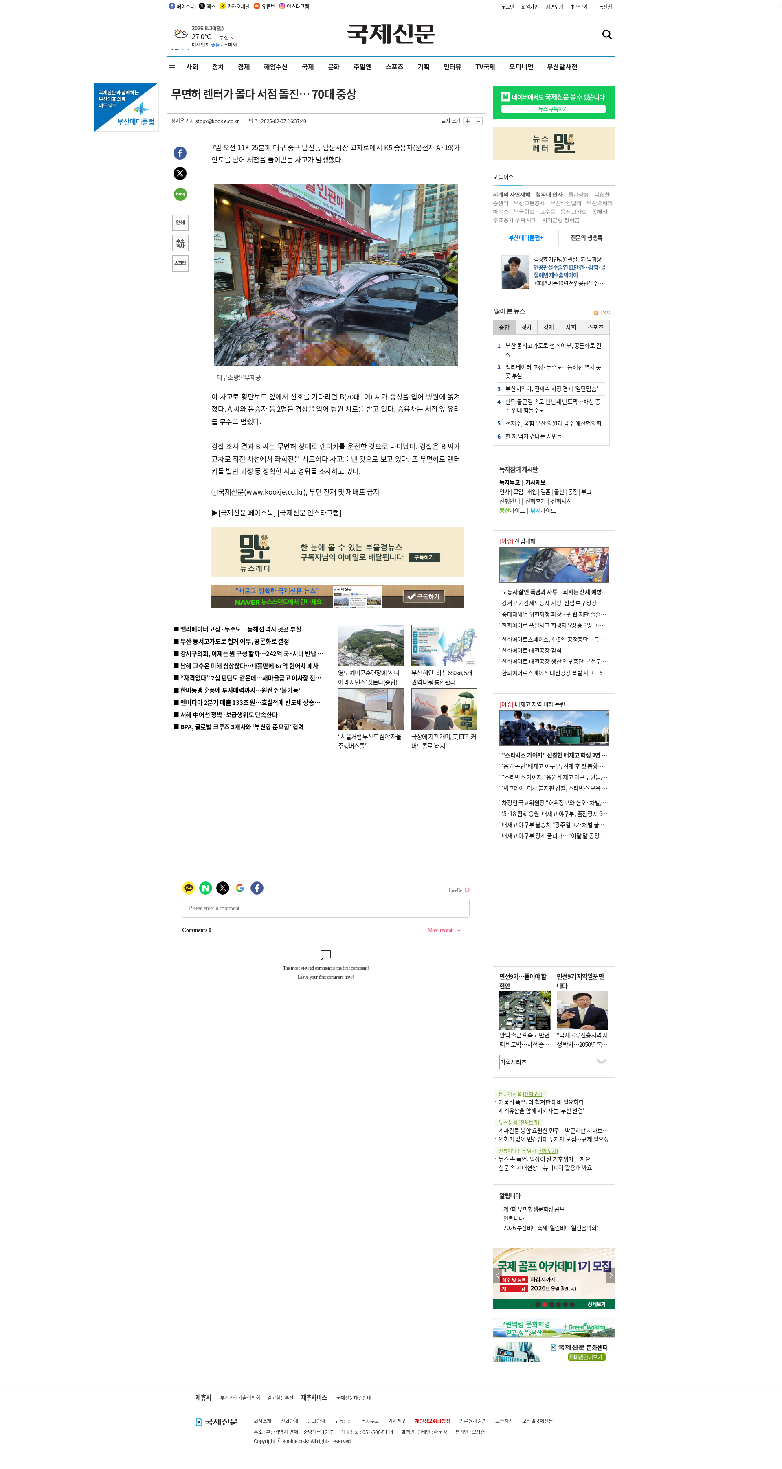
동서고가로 (573, 211)
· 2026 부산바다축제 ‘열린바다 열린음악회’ (548, 1227)
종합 (504, 327)
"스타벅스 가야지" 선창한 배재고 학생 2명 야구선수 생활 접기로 (576, 755)
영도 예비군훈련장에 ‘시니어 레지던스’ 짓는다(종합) (368, 677)
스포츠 (395, 66)
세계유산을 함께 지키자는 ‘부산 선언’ (541, 1110)
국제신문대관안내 (353, 1397)
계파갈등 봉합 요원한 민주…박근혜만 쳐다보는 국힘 (559, 1130)
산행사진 (561, 501)
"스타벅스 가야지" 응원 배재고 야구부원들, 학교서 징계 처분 (572, 777)
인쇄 (180, 223)
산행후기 (535, 501)
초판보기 (579, 6)
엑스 (210, 6)
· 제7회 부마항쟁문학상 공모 (532, 1209)
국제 (308, 66)
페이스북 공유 (180, 154)
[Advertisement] (554, 907)
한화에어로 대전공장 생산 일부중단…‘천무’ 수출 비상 (564, 661)
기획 (423, 66)
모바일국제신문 (537, 1420)
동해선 (599, 211)
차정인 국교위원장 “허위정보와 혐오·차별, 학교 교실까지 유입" (575, 802)
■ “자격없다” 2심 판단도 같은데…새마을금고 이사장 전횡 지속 (253, 677)
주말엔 (362, 66)
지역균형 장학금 (561, 220)
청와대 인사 (549, 194)
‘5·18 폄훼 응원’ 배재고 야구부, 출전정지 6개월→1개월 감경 (573, 813)
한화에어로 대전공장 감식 (531, 650)
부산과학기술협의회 (240, 1397)
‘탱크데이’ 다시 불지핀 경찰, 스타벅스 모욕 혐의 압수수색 (568, 788)
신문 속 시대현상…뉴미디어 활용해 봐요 (545, 1167)
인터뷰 (452, 66)
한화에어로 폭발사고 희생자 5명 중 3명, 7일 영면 (558, 625)
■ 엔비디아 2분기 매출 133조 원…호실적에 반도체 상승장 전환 (252, 702)
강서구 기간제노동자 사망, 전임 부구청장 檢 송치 (558, 603)
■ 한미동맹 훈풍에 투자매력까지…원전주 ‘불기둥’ (237, 690)
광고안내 (316, 1420)
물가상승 (578, 194)
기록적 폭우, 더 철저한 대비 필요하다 (541, 1102)
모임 (518, 491)
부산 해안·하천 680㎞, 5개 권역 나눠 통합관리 (441, 677)
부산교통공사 (529, 203)
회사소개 (262, 1420)
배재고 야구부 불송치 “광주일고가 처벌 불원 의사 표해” (566, 824)
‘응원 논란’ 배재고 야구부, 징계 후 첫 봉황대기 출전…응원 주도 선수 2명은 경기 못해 (599, 766)
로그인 (507, 6)
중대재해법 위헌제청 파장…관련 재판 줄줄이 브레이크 (565, 614)
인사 (504, 491)
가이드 (512, 510)
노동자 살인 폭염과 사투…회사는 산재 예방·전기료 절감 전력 (573, 592)
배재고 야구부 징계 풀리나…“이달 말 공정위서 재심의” (565, 835)
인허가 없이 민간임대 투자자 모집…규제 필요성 (554, 1139)
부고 (586, 491)
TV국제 (485, 66)
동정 (573, 491)
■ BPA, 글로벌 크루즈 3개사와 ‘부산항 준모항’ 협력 (238, 726)
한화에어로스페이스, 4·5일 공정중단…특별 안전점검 (564, 639)
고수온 (547, 211)
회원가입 (530, 6)
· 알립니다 (511, 1218)
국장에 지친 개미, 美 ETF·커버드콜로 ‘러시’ (443, 741)
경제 (244, 66)
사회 (192, 66)
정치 (218, 66)
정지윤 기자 (182, 120)
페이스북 (185, 6)
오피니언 (521, 66)
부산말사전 (562, 66)
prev (497, 1275)
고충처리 (504, 1420)
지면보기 (554, 6)
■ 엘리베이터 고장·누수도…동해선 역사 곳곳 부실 (237, 629)
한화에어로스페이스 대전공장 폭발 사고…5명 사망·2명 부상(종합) (579, 673)
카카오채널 (238, 6)
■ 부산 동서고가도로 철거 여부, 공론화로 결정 (231, 641)
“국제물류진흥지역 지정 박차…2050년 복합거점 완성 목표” (582, 1043)
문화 (334, 66)
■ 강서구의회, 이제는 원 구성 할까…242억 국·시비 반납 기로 (251, 653)
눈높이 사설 (521, 1093)
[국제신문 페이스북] (247, 512)
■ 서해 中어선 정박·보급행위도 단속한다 (225, 714)
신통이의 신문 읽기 (528, 1150)
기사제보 (397, 1420)
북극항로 (524, 211)
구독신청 (603, 6)
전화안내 (289, 1420)
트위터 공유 (180, 175)
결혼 (545, 491)
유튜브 (268, 6)
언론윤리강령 (472, 1420)
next (610, 1275)
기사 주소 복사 (180, 244)
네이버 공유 (180, 195)
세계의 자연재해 (511, 194)
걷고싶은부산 (280, 1397)
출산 (559, 491)
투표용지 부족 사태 (515, 220)
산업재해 (517, 541)
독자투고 (370, 1420)
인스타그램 (298, 6)
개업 (532, 491)
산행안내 (509, 501)
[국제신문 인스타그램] (309, 512)
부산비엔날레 (566, 203)
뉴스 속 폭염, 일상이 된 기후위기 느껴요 (544, 1159)
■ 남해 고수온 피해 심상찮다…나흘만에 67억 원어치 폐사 (246, 665)
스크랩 (180, 264)
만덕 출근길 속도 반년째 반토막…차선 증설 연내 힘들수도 (524, 1043)
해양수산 (276, 66)
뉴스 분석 (519, 1122)
